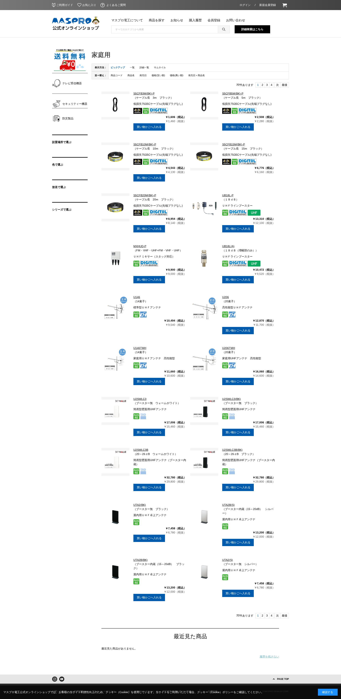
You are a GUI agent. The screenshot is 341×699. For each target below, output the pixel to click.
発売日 (143, 75)
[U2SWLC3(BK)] (204, 411)
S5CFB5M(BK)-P (232, 93)
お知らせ (176, 20)
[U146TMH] (115, 360)
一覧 (132, 67)
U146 (136, 297)
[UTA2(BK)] (115, 517)
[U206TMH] (204, 360)
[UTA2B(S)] (204, 517)
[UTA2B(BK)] (115, 572)
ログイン (245, 5)
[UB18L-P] (204, 207)
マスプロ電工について (127, 20)
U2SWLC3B (140, 449)
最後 (284, 84)
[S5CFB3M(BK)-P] (115, 106)
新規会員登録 (267, 5)
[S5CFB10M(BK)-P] (115, 156)
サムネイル (160, 67)
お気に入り (89, 5)
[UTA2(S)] (204, 572)
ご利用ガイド (64, 5)
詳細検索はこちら (252, 29)
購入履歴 (195, 20)
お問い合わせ (235, 20)
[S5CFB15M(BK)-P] (204, 156)
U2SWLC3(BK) (231, 398)
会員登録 (214, 20)
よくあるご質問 (116, 5)
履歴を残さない (269, 656)
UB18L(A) (228, 246)
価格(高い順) (176, 75)
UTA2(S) (227, 559)
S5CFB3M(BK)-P (144, 93)
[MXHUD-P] (115, 258)
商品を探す (157, 20)
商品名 (131, 75)
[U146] (115, 309)
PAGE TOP (283, 679)
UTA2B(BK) (140, 559)
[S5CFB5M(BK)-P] (204, 106)
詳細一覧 (144, 67)
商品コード (117, 75)
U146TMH (139, 348)
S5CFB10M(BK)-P (144, 144)
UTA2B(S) (228, 504)
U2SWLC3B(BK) (232, 449)
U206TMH (228, 348)
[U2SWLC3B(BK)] (204, 462)
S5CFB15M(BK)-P (233, 144)
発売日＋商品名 (196, 75)
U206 (225, 297)
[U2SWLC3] (115, 411)
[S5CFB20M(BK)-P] (115, 207)
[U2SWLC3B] (115, 462)
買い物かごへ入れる (149, 126)
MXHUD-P (139, 246)
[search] (224, 29)
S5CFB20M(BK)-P (144, 195)
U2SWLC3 (139, 398)
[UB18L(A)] (204, 258)
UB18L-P (227, 195)
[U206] (204, 309)
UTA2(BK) (139, 504)
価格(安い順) (158, 75)
